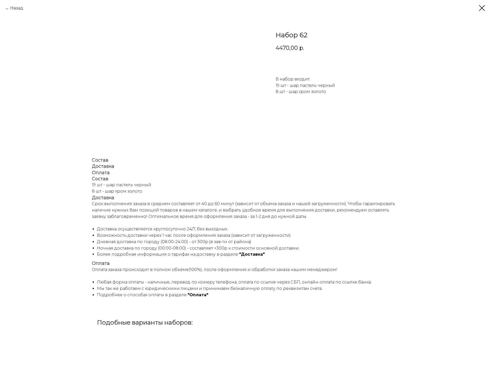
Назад (16, 8)
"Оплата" (198, 294)
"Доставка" (252, 254)
